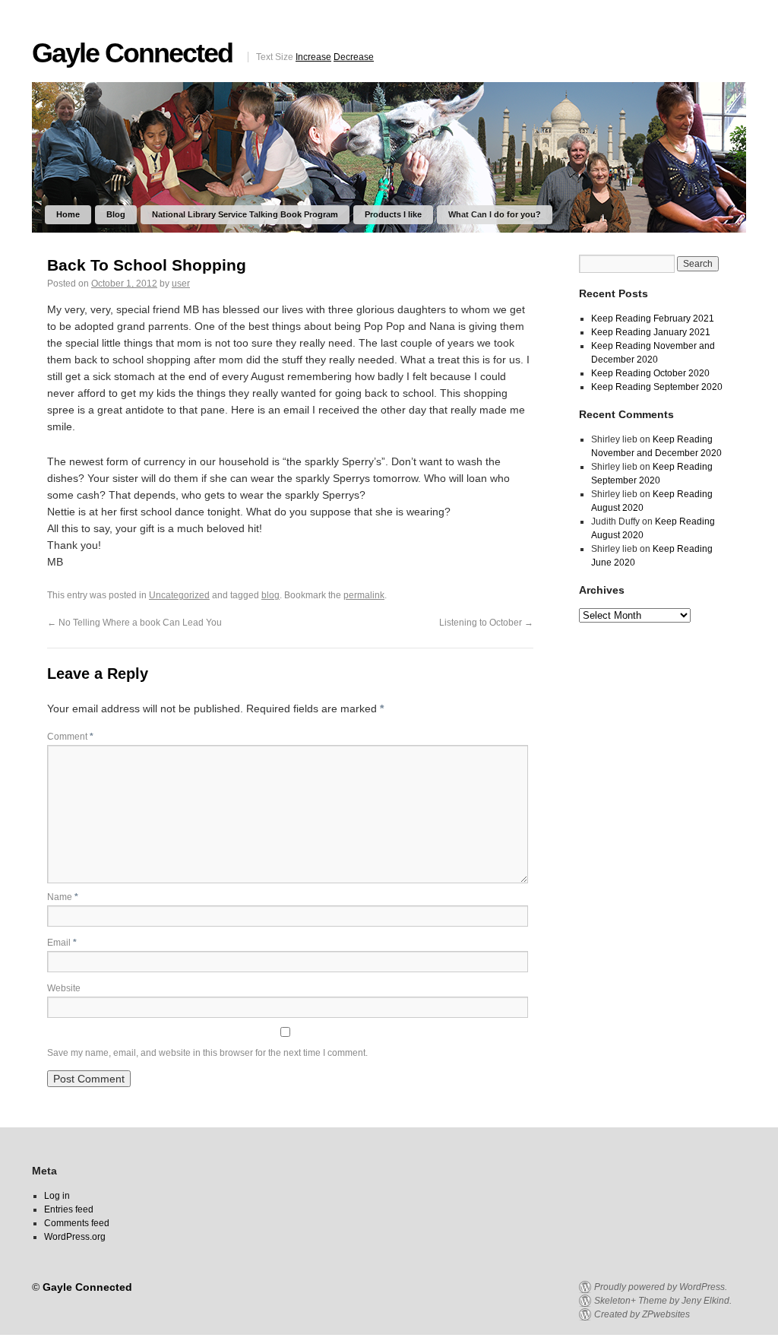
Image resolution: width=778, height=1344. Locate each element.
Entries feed (68, 1209)
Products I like (393, 214)
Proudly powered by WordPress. (660, 1287)
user (181, 283)
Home (68, 214)
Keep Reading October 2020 (650, 373)
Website (64, 988)
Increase (313, 57)
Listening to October (486, 622)
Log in (57, 1195)
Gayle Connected (132, 52)
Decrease (354, 57)
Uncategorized (179, 595)
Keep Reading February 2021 (652, 318)
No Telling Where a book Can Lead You (134, 622)
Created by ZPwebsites (642, 1314)
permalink (363, 595)
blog (270, 595)
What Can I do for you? (494, 214)
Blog (115, 214)
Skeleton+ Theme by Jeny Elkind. (663, 1300)
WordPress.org (75, 1236)
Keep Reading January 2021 (650, 332)
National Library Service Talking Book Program (245, 214)
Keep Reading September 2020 (657, 387)
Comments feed (76, 1223)
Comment (70, 736)
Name (62, 897)
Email (62, 942)
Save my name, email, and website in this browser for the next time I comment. (207, 1053)
